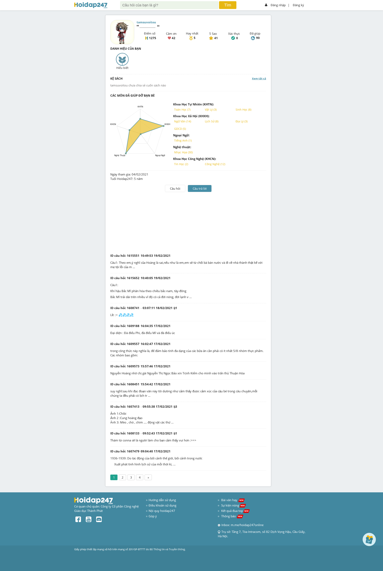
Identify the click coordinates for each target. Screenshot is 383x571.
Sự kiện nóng (233, 505)
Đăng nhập (278, 5)
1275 (152, 38)
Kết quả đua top (235, 511)
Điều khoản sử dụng (162, 505)
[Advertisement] (188, 222)
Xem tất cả (259, 78)
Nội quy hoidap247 (162, 511)
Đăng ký (298, 5)
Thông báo (231, 516)
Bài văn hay (232, 500)
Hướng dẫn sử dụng (162, 500)
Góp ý (153, 516)
